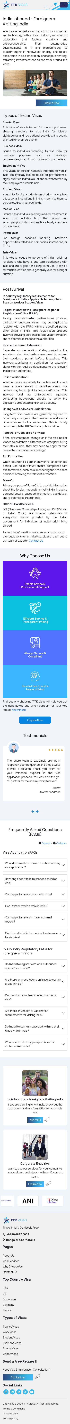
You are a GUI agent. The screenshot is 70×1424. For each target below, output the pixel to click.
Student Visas (11, 1337)
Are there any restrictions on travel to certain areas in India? (33, 982)
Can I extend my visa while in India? (26, 906)
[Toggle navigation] (64, 5)
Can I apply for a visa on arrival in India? (28, 894)
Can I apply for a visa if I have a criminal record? (28, 919)
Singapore (9, 1299)
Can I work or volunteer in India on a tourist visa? (31, 997)
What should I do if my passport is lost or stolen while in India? (30, 1044)
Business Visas (12, 1343)
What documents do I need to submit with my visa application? (32, 865)
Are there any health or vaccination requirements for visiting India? (26, 1013)
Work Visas (9, 1332)
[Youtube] (31, 1391)
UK (4, 1294)
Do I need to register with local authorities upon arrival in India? (31, 966)
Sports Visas (11, 1348)
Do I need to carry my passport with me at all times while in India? (32, 1028)
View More (35, 1119)
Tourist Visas (11, 1326)
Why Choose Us (13, 1266)
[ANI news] (23, 1201)
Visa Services (11, 1261)
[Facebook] (5, 1391)
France (7, 1310)
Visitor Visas (10, 1354)
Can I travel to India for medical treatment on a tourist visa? (33, 935)
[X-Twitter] (25, 1391)
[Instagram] (12, 1391)
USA (5, 1288)
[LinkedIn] (18, 1391)
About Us (8, 1255)
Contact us (18, 1377)
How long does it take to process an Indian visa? (31, 881)
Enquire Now (51, 103)
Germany (8, 1305)
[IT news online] (48, 1201)
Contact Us (36, 540)
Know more (19, 710)
